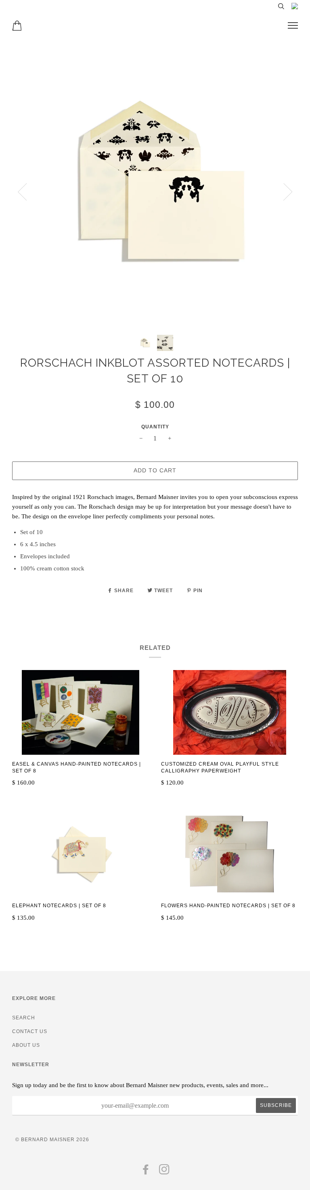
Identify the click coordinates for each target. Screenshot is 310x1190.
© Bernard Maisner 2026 (52, 1139)
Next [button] (288, 192)
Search (23, 1018)
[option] (155, 186)
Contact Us (29, 1031)
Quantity (155, 427)
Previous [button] (22, 192)
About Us (26, 1045)
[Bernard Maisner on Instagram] (164, 1172)
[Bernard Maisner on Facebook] (145, 1172)
